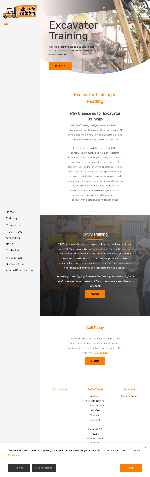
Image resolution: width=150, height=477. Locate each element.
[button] (6, 23)
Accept (130, 467)
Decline (19, 467)
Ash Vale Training (129, 396)
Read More (14, 455)
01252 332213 (100, 352)
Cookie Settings (44, 467)
